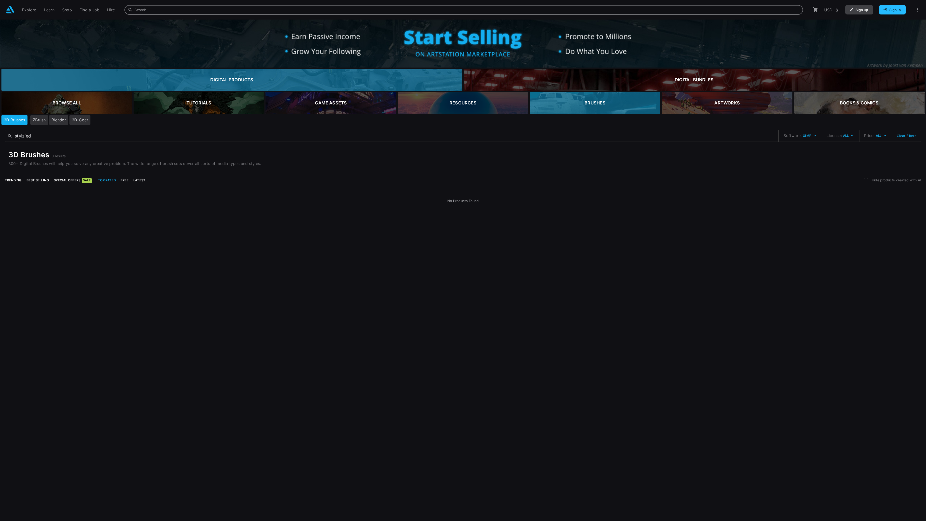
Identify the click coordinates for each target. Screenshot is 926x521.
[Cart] (815, 10)
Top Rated (107, 180)
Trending (13, 180)
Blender (59, 119)
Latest (139, 180)
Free (125, 180)
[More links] (917, 10)
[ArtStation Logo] (10, 10)
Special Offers (72, 180)
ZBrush (39, 119)
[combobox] (463, 10)
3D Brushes (14, 119)
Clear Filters (906, 136)
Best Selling (38, 180)
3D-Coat (80, 119)
